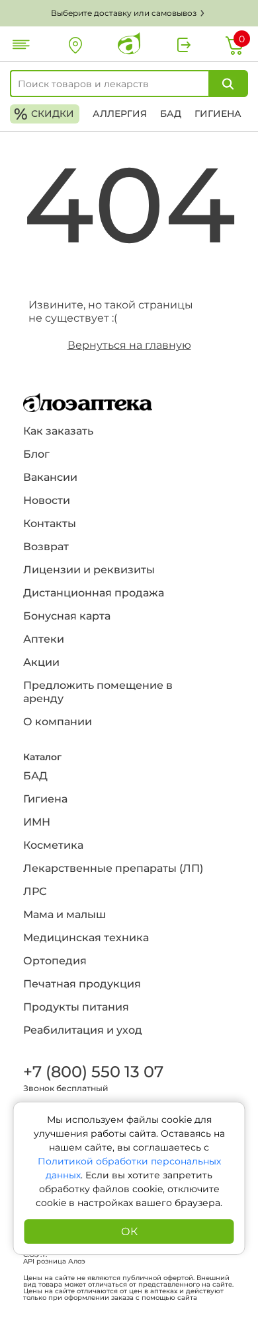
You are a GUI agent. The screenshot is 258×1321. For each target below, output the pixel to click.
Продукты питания (76, 1007)
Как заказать (58, 431)
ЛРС (34, 891)
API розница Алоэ (54, 1261)
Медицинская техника (86, 937)
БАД (170, 114)
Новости (46, 500)
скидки (44, 114)
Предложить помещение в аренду (98, 692)
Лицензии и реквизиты (89, 569)
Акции (41, 662)
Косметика (53, 845)
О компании (57, 721)
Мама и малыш (64, 914)
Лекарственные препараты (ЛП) (113, 868)
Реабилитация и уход (82, 1030)
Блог (36, 454)
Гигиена (217, 114)
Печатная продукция (82, 984)
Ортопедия (55, 960)
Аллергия (120, 114)
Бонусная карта (66, 616)
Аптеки (43, 639)
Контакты (49, 523)
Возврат (46, 546)
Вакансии (50, 477)
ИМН (36, 822)
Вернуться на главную (129, 345)
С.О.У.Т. (35, 1255)
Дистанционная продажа (93, 593)
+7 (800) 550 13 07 (92, 1071)
